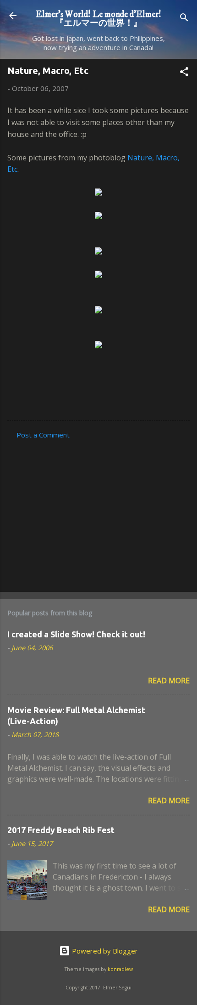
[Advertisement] (98, 513)
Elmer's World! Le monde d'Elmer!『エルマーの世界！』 (98, 18)
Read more (169, 681)
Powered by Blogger (104, 950)
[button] (184, 73)
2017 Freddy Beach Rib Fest (61, 830)
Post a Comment (43, 434)
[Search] (184, 19)
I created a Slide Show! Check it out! (76, 634)
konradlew (120, 969)
